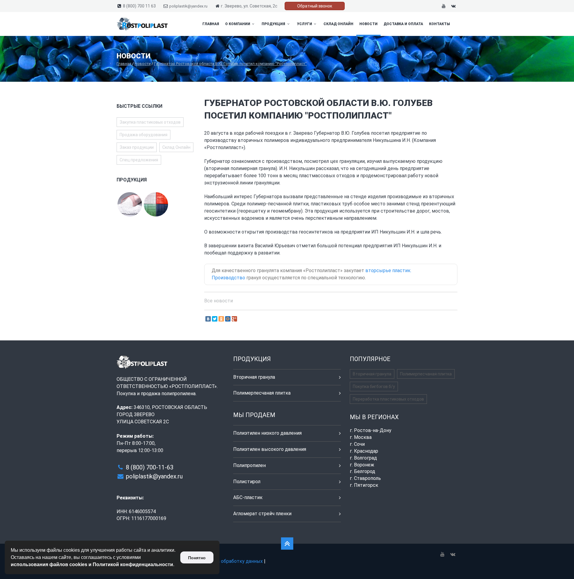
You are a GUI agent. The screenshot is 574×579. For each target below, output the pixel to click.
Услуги (305, 24)
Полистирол (246, 481)
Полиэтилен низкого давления (267, 433)
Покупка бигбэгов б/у (374, 386)
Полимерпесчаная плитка (262, 393)
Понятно (197, 557)
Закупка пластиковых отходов (150, 122)
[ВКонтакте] (208, 319)
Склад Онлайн (338, 24)
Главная (210, 24)
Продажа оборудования (143, 134)
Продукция (274, 24)
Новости (368, 24)
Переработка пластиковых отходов (388, 399)
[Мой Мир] (227, 319)
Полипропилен (249, 465)
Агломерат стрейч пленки (262, 513)
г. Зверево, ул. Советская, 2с (249, 6)
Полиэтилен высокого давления (269, 449)
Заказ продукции (137, 147)
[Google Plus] (234, 319)
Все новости (218, 301)
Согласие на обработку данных (228, 561)
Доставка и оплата (403, 24)
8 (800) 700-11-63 (149, 467)
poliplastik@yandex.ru (188, 6)
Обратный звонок (314, 6)
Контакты (439, 24)
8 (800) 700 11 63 (139, 6)
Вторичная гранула (254, 377)
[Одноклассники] (221, 319)
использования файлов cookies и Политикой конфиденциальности (92, 564)
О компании (238, 24)
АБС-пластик (247, 497)
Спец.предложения (139, 159)
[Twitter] (214, 319)
